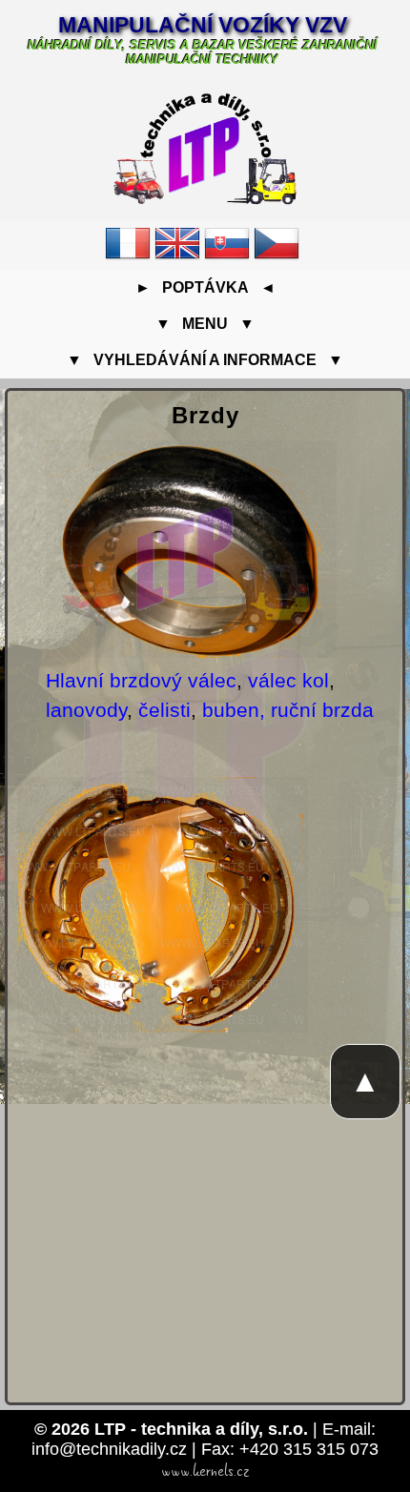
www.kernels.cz (205, 1471)
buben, (233, 710)
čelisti (164, 710)
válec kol (288, 680)
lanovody (86, 710)
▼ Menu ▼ (205, 324)
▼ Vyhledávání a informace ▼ (205, 360)
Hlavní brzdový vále (136, 680)
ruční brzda (322, 710)
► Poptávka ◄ (205, 287)
